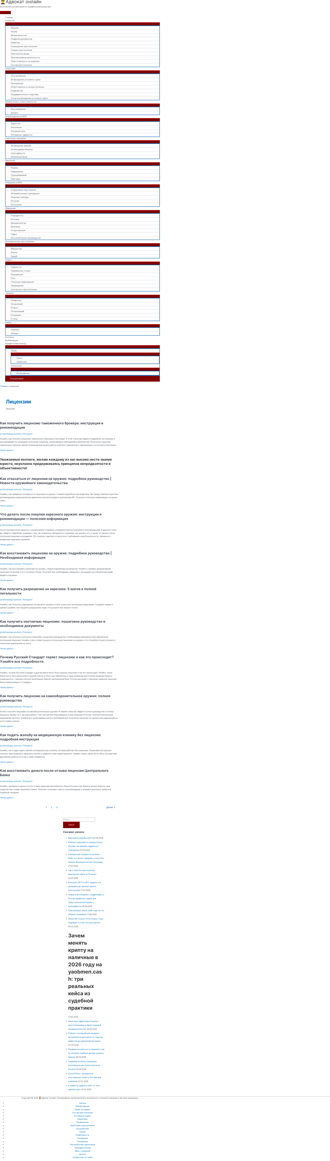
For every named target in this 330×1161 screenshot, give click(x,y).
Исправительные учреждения (25, 193)
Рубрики (15, 329)
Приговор (15, 179)
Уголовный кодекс (82, 1116)
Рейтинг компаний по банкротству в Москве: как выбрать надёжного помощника (85, 846)
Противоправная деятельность (25, 57)
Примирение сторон (20, 271)
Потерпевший (17, 311)
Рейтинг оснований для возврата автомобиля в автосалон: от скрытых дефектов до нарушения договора (85, 1037)
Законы (82, 1103)
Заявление (22, 362)
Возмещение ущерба (21, 145)
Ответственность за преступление (27, 87)
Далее (110, 807)
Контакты (9, 337)
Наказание (10, 160)
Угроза (82, 1132)
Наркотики (82, 1119)
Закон (19, 358)
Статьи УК (10, 20)
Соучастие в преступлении (24, 289)
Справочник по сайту (83, 1157)
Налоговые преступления (82, 1125)
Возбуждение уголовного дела (25, 79)
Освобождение (82, 1106)
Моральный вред (19, 157)
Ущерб (14, 256)
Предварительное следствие (25, 94)
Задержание (17, 171)
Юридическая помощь (15, 343)
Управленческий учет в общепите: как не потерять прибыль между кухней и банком (86, 1053)
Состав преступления (21, 65)
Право (14, 350)
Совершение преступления (24, 46)
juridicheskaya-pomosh (10, 434)
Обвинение (10, 208)
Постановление (18, 76)
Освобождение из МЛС (16, 116)
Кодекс (8, 260)
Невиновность (82, 1135)
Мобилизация (11, 340)
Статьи (14, 319)
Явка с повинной (82, 1151)
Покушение (82, 1141)
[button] (82, 379)
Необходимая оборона (21, 149)
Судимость (16, 267)
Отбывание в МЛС (13, 182)
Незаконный (17, 304)
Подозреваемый (18, 175)
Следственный (18, 230)
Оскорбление (82, 1128)
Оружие (15, 28)
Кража (14, 31)
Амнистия (15, 123)
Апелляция (16, 127)
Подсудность (17, 215)
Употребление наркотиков (82, 1144)
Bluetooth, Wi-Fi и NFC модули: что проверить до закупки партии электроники (84, 886)
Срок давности (18, 153)
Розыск (14, 307)
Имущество (16, 248)
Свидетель (16, 300)
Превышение (17, 285)
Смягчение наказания (15, 138)
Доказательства (18, 223)
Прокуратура (17, 83)
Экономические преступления (19, 241)
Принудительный (83, 1148)
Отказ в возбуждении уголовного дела (29, 98)
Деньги (82, 1154)
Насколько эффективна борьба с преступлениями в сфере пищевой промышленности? (84, 1025)
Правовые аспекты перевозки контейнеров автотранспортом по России (84, 1065)
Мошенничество (19, 35)
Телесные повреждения (22, 282)
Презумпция (17, 274)
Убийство (15, 42)
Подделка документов (21, 39)
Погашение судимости (21, 135)
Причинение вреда (20, 54)
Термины (9, 293)
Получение (16, 366)
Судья (14, 234)
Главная (9, 17)
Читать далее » (7, 450)
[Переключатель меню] (82, 23)
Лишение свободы (19, 197)
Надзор (14, 168)
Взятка (14, 252)
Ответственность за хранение (25, 61)
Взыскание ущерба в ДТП (80, 838)
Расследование (18, 109)
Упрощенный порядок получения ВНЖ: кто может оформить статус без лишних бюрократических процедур (86, 858)
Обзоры (14, 333)
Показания (16, 315)
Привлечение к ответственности (20, 102)
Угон (13, 278)
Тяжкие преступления (21, 50)
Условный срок (18, 131)
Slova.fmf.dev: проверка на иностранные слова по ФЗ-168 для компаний (84, 1077)
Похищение (82, 1138)
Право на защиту (82, 1109)
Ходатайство (17, 90)
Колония (15, 201)
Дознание (15, 226)
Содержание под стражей (23, 190)
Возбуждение (23, 373)
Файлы (8, 322)
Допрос (14, 113)
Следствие (10, 68)
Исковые (15, 219)
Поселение (16, 204)
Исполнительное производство (26, 238)
